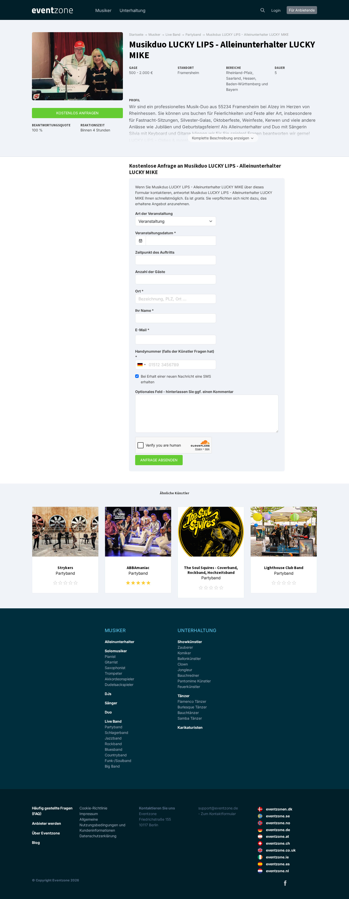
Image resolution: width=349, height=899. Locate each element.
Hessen (249, 78)
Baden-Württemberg (243, 84)
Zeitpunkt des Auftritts (155, 252)
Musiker (103, 10)
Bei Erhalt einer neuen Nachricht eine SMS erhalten (176, 379)
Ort (139, 291)
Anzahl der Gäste (150, 271)
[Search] (262, 10)
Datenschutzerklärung (98, 836)
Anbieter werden (46, 823)
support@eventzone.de (218, 808)
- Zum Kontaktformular (217, 813)
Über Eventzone (46, 833)
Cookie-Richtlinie (93, 808)
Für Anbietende (302, 10)
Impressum (88, 813)
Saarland (233, 78)
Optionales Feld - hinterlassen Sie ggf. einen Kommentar (184, 391)
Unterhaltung (132, 10)
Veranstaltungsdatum (155, 233)
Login (276, 10)
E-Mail (142, 330)
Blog (36, 842)
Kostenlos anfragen (77, 113)
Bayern (232, 89)
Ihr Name (144, 310)
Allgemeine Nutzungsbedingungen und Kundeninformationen (102, 825)
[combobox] (175, 299)
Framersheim (188, 72)
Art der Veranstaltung (154, 213)
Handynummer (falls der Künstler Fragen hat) (174, 354)
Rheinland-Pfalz (239, 72)
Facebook (285, 883)
